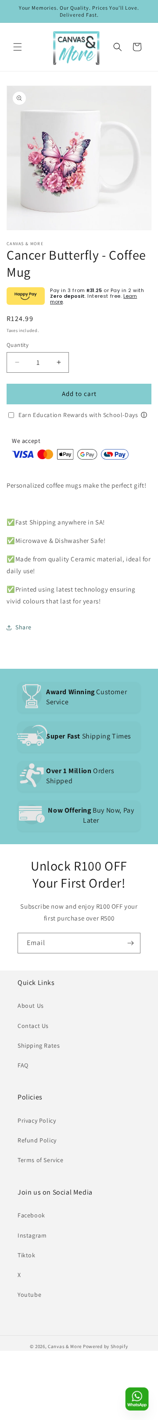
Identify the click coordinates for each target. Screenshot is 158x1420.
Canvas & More (65, 1346)
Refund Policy (37, 1140)
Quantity (18, 345)
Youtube (29, 1295)
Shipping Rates (39, 1045)
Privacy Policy (37, 1120)
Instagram (32, 1235)
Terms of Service (41, 1160)
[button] (17, 47)
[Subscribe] (130, 943)
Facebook (31, 1215)
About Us (31, 1006)
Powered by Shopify (105, 1346)
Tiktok (27, 1255)
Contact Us (33, 1026)
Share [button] (23, 627)
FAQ (23, 1065)
